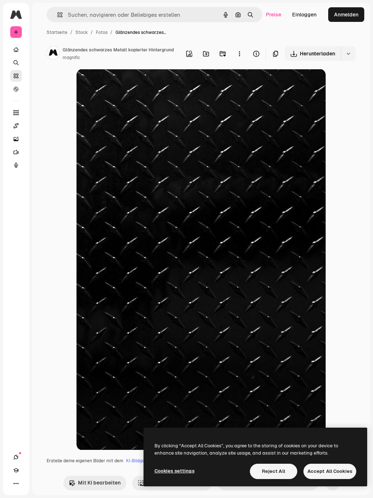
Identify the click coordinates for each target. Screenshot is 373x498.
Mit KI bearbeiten (99, 482)
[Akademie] (16, 470)
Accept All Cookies (329, 471)
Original (123, 82)
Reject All (273, 471)
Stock (81, 32)
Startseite (57, 32)
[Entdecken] (16, 89)
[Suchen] (16, 63)
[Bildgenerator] (16, 139)
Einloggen (304, 14)
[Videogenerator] (16, 152)
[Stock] (16, 76)
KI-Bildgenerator (143, 461)
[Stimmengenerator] (16, 165)
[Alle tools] (16, 112)
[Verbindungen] (16, 457)
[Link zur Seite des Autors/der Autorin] (53, 54)
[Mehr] (16, 483)
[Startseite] (16, 49)
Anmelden (346, 14)
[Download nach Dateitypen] (348, 53)
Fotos (101, 32)
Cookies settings (174, 471)
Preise (273, 14)
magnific (71, 58)
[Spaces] (16, 126)
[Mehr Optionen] (239, 53)
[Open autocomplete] (57, 14)
